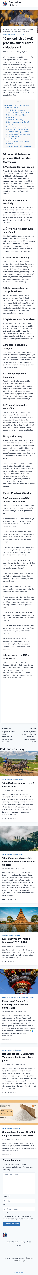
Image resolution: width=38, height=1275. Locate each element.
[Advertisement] (19, 704)
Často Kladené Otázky (12, 139)
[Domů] (3, 29)
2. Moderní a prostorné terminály (17, 112)
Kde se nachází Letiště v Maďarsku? (18, 146)
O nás (29, 1242)
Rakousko (19, 854)
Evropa (13, 35)
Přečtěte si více (9, 818)
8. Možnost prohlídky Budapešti (17, 132)
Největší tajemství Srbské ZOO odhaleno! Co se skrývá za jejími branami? (8, 735)
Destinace (6, 35)
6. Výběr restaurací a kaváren (16, 127)
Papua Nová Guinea (27, 997)
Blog (23, 1242)
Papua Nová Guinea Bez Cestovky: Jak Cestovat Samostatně (15, 1004)
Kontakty (19, 1245)
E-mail (6, 1212)
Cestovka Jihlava (10, 52)
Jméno (6, 1204)
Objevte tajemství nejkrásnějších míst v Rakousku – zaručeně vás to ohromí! (29, 735)
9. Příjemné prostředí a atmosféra (18, 134)
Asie (3, 935)
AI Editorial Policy (19, 1272)
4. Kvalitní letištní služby (14, 120)
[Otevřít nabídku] (34, 3)
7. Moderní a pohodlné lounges (17, 129)
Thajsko (17, 935)
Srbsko (18, 1050)
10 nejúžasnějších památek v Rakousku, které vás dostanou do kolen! (18, 861)
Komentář (7, 1196)
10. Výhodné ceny (12, 136)
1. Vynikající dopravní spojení (16, 110)
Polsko (18, 1128)
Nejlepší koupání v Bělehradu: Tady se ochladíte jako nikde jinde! (18, 1057)
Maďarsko (20, 35)
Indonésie (17, 997)
